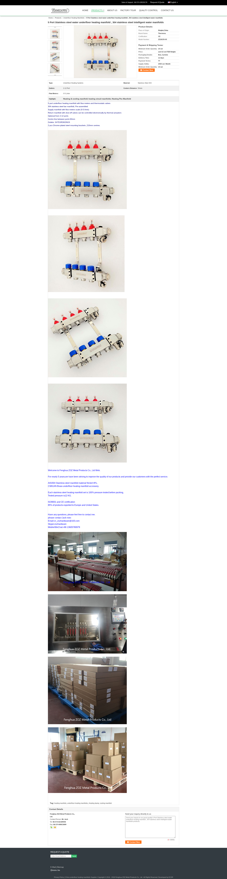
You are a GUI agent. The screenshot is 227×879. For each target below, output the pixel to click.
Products (97, 10)
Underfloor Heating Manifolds (73, 18)
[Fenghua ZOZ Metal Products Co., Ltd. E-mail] (54, 827)
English (173, 2)
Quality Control (148, 10)
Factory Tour (128, 10)
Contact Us (167, 10)
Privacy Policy (59, 877)
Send (74, 856)
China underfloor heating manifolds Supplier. (81, 877)
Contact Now (148, 70)
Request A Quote (157, 2)
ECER (171, 877)
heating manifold (60, 803)
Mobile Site (56, 870)
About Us (112, 10)
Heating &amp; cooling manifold (100, 803)
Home (85, 10)
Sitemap (60, 867)
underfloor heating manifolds (77, 803)
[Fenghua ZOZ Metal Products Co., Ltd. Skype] (51, 827)
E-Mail (53, 867)
